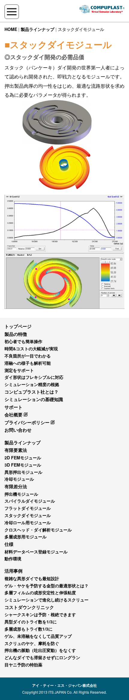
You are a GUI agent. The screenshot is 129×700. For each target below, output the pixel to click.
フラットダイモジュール (27, 508)
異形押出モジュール (23, 472)
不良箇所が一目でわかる (27, 356)
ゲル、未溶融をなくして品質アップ (38, 636)
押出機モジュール (21, 494)
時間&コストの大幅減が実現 (31, 348)
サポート (13, 407)
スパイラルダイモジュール (29, 501)
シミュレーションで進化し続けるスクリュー (46, 600)
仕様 (9, 544)
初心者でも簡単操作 (23, 341)
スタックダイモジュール (27, 515)
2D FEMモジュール (22, 458)
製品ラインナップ (37, 29)
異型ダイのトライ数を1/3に (30, 622)
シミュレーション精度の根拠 (31, 384)
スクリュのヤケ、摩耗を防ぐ (31, 643)
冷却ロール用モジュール (27, 522)
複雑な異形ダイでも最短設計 (31, 578)
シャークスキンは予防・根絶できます (40, 614)
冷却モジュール (19, 479)
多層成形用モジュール (25, 537)
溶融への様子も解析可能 (27, 363)
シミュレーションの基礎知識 (33, 399)
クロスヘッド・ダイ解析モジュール (38, 530)
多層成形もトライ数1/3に (28, 629)
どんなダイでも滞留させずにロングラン (42, 657)
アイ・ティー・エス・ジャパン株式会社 (64, 685)
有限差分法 (15, 486)
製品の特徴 (15, 334)
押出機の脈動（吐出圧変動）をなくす (40, 650)
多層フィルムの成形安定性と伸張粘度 (40, 592)
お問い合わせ (18, 430)
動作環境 (12, 558)
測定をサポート (19, 370)
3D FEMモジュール (22, 465)
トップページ (18, 326)
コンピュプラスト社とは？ (31, 391)
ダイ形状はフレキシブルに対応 (33, 377)
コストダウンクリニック (29, 607)
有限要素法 (15, 450)
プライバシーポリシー (27, 422)
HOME (10, 29)
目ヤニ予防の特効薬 (23, 665)
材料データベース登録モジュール (36, 552)
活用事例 (13, 571)
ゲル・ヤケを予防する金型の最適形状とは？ (46, 586)
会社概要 (13, 414)
